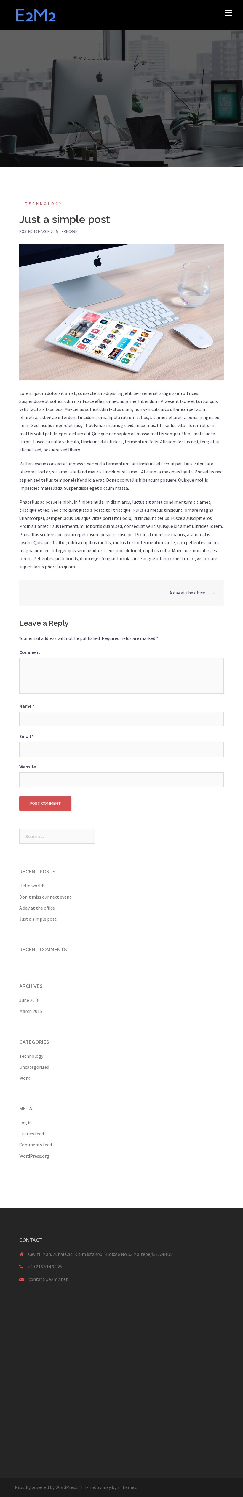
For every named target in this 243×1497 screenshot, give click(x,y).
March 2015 (30, 1011)
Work (24, 1078)
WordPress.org (34, 1156)
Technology (44, 203)
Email (26, 736)
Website (27, 767)
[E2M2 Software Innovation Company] (36, 14)
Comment (29, 652)
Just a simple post (38, 919)
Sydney (104, 1487)
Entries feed (31, 1134)
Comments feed (35, 1145)
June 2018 (29, 1000)
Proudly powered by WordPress (46, 1487)
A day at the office (187, 593)
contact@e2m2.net (48, 1279)
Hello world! (31, 886)
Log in (25, 1123)
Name (26, 706)
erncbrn (70, 231)
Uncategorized (34, 1067)
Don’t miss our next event (45, 897)
